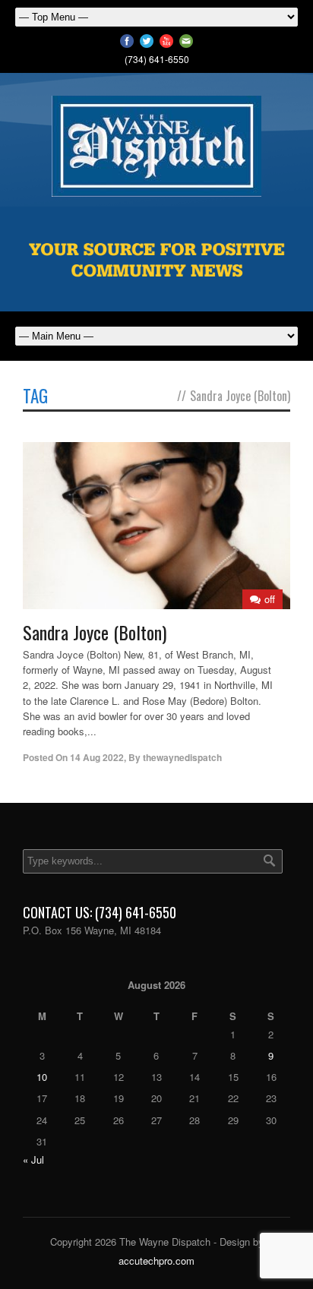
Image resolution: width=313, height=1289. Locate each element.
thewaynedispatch (182, 757)
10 (41, 1076)
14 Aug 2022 (97, 757)
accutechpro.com (156, 1260)
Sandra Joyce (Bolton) (94, 632)
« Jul (33, 1159)
